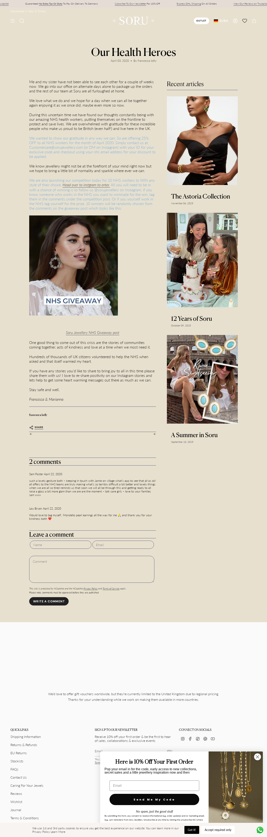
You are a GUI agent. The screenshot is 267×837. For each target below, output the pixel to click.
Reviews (16, 793)
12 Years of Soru (191, 318)
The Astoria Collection (200, 196)
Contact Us (18, 777)
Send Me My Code (154, 800)
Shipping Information (25, 737)
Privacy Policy (90, 588)
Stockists (16, 761)
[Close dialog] (257, 756)
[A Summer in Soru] (202, 379)
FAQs (14, 769)
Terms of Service (111, 588)
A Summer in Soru (194, 435)
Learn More (58, 831)
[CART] (254, 21)
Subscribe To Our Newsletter (130, 3)
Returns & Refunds (23, 745)
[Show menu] (12, 21)
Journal (15, 810)
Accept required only (218, 830)
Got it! (192, 830)
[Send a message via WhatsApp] (260, 830)
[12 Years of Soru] (202, 260)
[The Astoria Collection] (202, 140)
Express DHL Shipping (189, 3)
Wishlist (16, 802)
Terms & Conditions (24, 818)
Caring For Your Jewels (26, 785)
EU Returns (18, 753)
